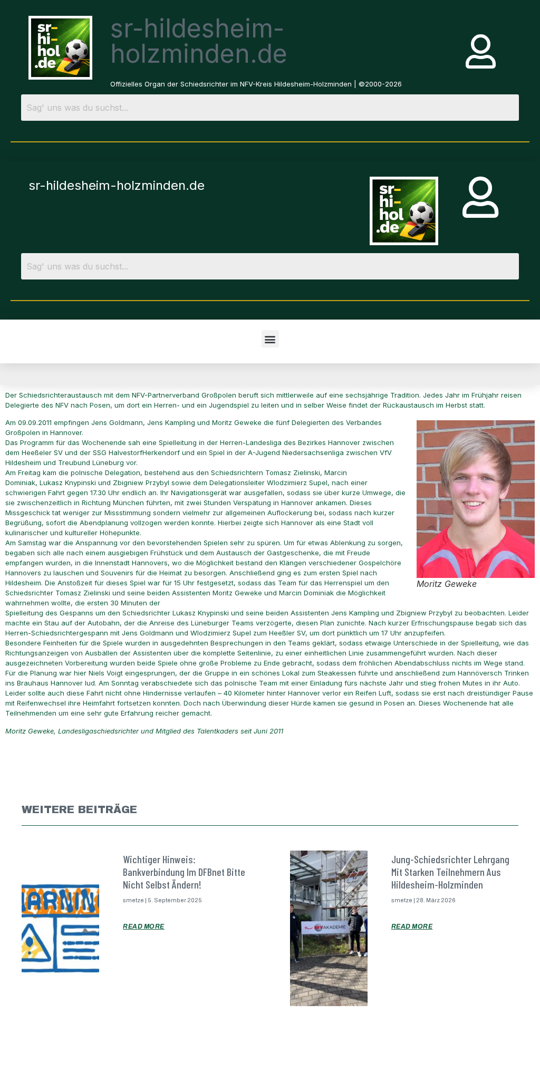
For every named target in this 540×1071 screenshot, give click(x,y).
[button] (270, 339)
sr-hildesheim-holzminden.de (198, 41)
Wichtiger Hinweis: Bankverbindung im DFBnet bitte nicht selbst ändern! (184, 872)
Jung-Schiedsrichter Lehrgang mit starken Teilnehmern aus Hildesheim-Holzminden (450, 872)
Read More (144, 926)
